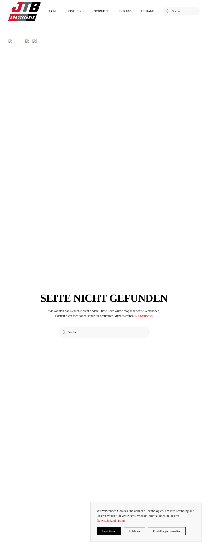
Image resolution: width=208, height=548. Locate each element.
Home (53, 11)
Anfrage (147, 11)
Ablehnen (134, 531)
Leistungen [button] (75, 11)
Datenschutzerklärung (111, 520)
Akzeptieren (109, 531)
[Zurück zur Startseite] (24, 11)
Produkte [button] (101, 11)
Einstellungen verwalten (167, 531)
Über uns (125, 11)
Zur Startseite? (144, 316)
